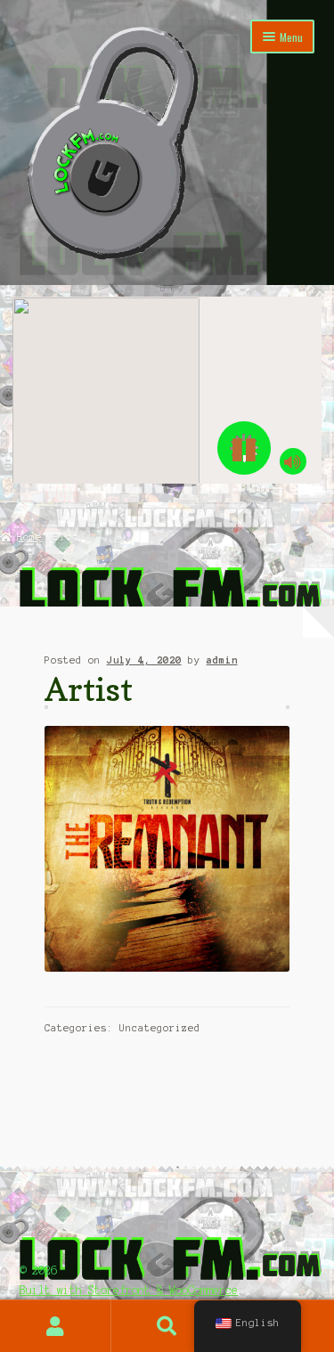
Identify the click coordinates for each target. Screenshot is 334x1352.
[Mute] (293, 461)
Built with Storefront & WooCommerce (129, 1290)
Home (29, 537)
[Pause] (244, 448)
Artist (89, 689)
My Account (55, 1326)
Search (167, 1326)
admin (222, 660)
